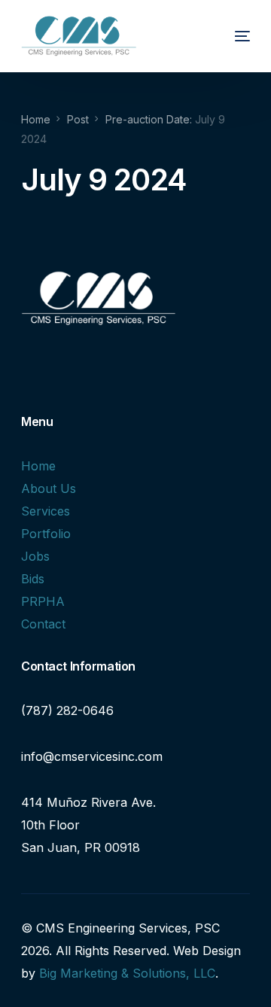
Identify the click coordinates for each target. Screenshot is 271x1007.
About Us (48, 488)
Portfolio (46, 533)
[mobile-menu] (229, 36)
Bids (32, 578)
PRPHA (43, 601)
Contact (43, 623)
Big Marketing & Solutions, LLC (127, 973)
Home (38, 465)
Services (45, 511)
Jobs (35, 556)
